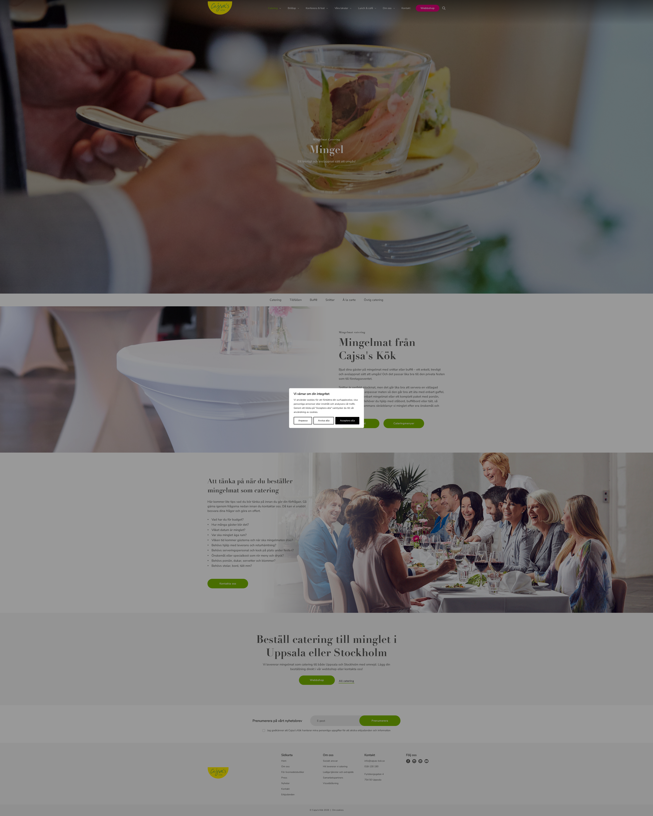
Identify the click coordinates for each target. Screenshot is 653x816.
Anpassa (302, 420)
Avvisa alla (323, 420)
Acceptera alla (347, 420)
